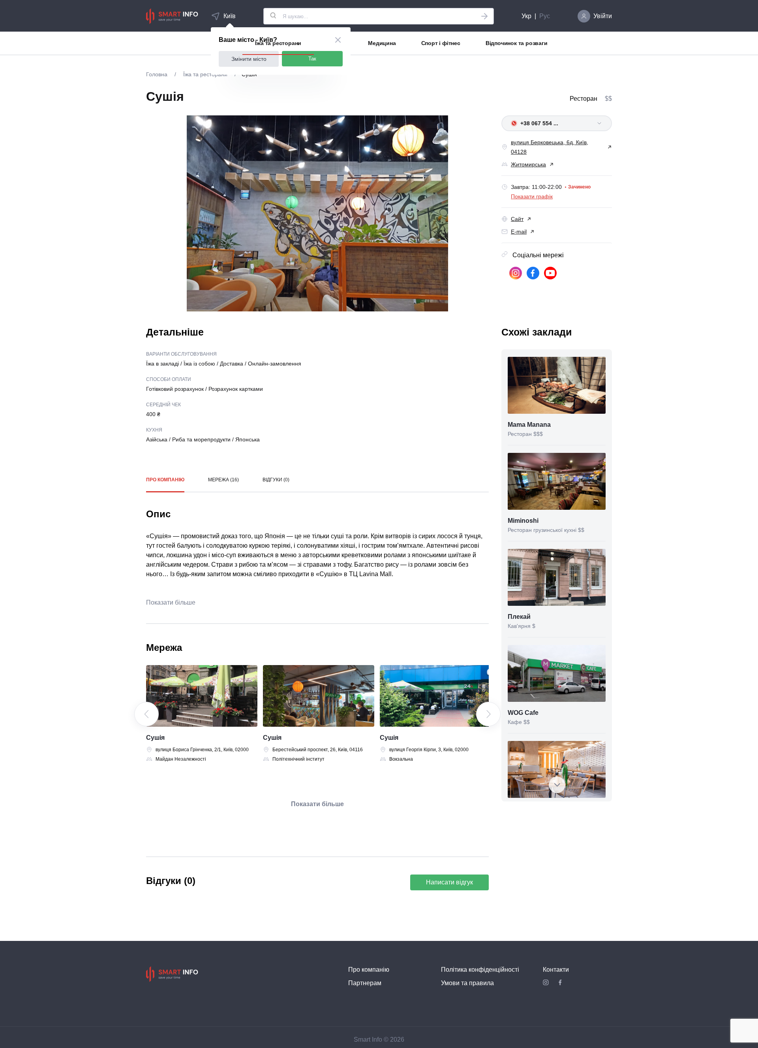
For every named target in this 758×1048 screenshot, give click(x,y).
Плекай (519, 616)
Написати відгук (449, 882)
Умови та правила (467, 983)
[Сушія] (201, 696)
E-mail (519, 231)
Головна (157, 74)
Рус (544, 16)
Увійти (602, 16)
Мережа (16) (223, 480)
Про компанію (165, 480)
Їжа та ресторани (278, 43)
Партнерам (364, 983)
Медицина (382, 43)
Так (312, 59)
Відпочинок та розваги (517, 43)
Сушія (155, 737)
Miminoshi (523, 520)
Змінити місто (248, 59)
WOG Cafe (523, 712)
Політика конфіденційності (480, 969)
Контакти (556, 969)
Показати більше (170, 602)
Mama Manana (529, 424)
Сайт (517, 219)
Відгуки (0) (276, 480)
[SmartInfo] (172, 16)
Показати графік (532, 196)
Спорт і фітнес (440, 43)
